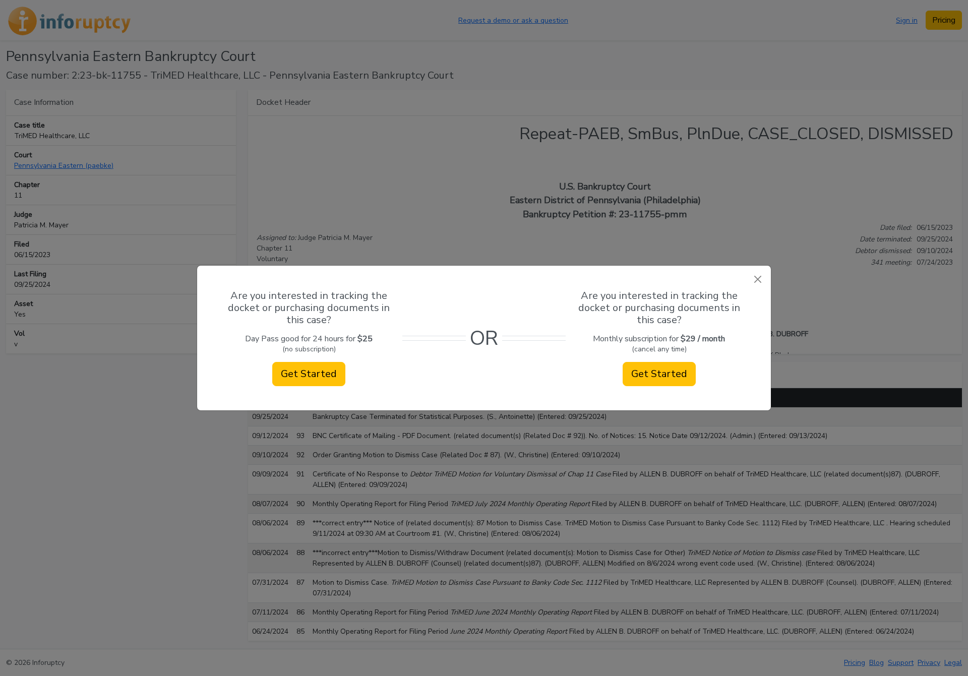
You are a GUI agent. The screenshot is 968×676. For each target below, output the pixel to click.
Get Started (309, 374)
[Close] (757, 279)
